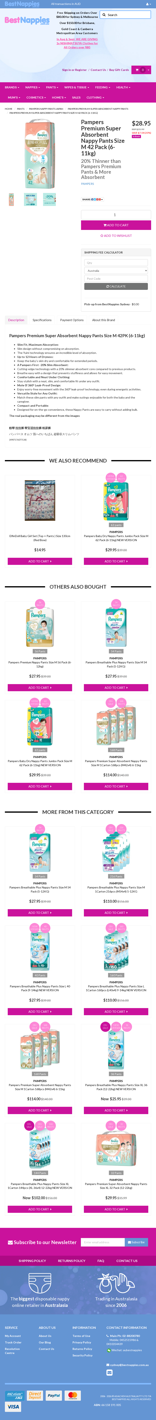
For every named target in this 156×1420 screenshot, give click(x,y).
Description (16, 320)
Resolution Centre (12, 1351)
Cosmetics (35, 97)
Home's (58, 97)
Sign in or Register (74, 69)
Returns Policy (71, 1261)
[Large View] (11, 199)
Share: (86, 199)
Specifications (42, 320)
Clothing (94, 97)
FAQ (101, 1261)
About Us (45, 1336)
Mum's (13, 97)
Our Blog (45, 1342)
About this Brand (103, 320)
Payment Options (72, 320)
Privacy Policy (82, 1342)
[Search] (104, 14)
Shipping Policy (32, 1261)
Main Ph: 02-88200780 (125, 1336)
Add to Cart (117, 225)
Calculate (117, 286)
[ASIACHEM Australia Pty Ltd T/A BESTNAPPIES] (27, 16)
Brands (11, 87)
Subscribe (138, 1242)
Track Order (13, 1342)
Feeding (101, 87)
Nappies (31, 87)
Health (122, 87)
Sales (76, 97)
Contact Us (98, 69)
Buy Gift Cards (119, 69)
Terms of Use (81, 1336)
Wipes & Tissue (75, 87)
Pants (51, 87)
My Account (13, 1336)
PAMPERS (87, 183)
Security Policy (82, 1355)
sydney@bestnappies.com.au (129, 1365)
